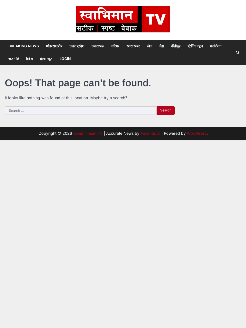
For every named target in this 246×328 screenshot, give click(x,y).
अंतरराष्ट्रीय (54, 46)
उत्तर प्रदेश (76, 46)
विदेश (29, 58)
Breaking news (23, 46)
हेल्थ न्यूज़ (46, 58)
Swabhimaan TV (88, 133)
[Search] (237, 52)
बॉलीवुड (175, 46)
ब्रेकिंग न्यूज (195, 46)
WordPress (197, 133)
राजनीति (13, 58)
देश (162, 46)
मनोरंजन (215, 46)
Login (65, 58)
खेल (149, 46)
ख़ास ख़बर (133, 46)
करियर (115, 46)
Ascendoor (150, 133)
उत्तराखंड (98, 46)
